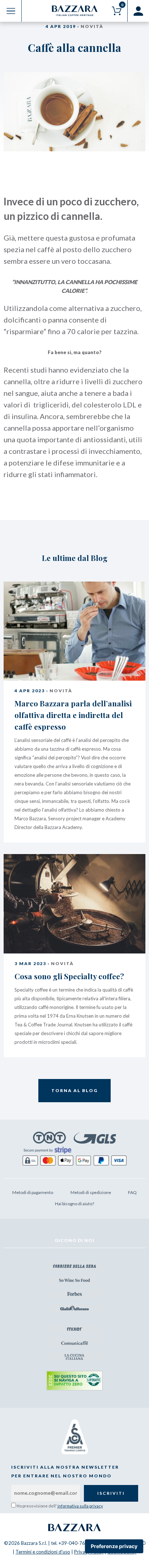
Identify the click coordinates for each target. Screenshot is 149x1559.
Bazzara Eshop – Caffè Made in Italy (75, 11)
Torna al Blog (74, 1090)
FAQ (132, 1192)
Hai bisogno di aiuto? (74, 1203)
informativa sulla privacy (80, 1505)
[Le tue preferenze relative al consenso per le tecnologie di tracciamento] (114, 1546)
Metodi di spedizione (91, 1192)
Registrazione (138, 11)
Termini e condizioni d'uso (43, 1552)
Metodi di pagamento (32, 1192)
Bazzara (74, 1527)
